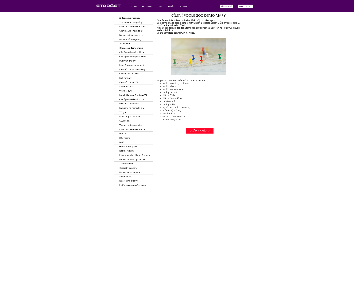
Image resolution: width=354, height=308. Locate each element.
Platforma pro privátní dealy (132, 185)
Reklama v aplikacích (129, 103)
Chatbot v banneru (128, 167)
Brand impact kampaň (129, 116)
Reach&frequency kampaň (131, 65)
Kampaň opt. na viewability (132, 69)
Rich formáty (125, 77)
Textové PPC (125, 43)
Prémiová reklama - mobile (132, 129)
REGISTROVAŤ (245, 6)
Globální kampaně (128, 146)
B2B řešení (124, 137)
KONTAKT (184, 6)
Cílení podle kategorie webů (132, 56)
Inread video (125, 176)
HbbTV (122, 133)
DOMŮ (134, 6)
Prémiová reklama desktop (132, 26)
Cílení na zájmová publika (131, 52)
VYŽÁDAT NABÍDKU (200, 130)
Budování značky (127, 60)
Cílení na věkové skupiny (131, 30)
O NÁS (171, 6)
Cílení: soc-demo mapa (131, 47)
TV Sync (123, 112)
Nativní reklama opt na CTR (132, 159)
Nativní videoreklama (129, 172)
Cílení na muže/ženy (129, 73)
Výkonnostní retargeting (130, 22)
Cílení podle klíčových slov (131, 99)
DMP (121, 142)
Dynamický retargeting (130, 39)
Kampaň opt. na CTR (129, 82)
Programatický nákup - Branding (134, 155)
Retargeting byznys (128, 180)
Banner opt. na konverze (131, 35)
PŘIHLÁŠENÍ (226, 6)
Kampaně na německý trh (131, 107)
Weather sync (125, 90)
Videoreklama (125, 86)
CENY (160, 6)
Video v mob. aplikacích (130, 125)
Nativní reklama (126, 150)
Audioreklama (126, 163)
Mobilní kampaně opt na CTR (133, 95)
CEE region (124, 120)
